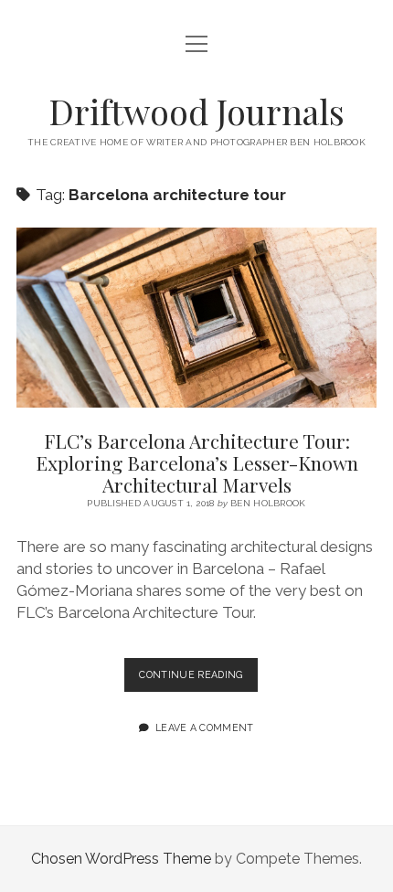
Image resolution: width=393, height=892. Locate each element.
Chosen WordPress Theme (121, 858)
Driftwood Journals (196, 111)
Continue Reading (198, 680)
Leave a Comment (204, 727)
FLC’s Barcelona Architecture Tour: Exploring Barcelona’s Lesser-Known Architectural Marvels (196, 318)
